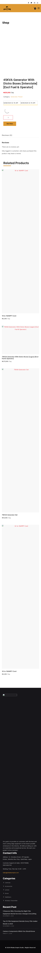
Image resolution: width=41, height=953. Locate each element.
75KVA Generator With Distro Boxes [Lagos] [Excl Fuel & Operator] (20, 357)
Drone (7, 893)
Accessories (8, 886)
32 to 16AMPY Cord (9, 671)
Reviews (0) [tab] (7, 135)
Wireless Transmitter (11, 900)
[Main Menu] (39, 8)
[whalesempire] (7, 8)
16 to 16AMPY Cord (9, 316)
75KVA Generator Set (9, 515)
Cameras (7, 882)
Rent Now (10, 123)
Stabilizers (8, 897)
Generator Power (17, 97)
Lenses (7, 890)
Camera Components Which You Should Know (19, 931)
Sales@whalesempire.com (11, 872)
